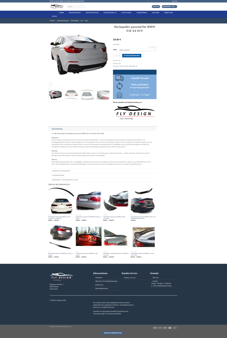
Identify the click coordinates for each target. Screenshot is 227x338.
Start (52, 21)
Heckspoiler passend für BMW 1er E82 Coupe (87, 254)
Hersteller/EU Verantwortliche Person (65, 180)
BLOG (54, 16)
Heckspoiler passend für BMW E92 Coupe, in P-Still (88, 217)
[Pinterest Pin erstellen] (120, 123)
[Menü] (52, 13)
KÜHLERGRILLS (110, 13)
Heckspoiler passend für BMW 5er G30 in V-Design (60, 254)
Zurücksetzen (153, 47)
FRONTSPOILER (92, 13)
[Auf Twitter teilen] (116, 123)
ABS (121, 66)
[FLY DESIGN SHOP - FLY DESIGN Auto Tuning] (57, 6)
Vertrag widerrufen (113, 333)
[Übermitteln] (83, 6)
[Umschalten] (50, 129)
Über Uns (168, 13)
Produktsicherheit (58, 175)
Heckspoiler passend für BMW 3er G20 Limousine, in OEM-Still (59, 217)
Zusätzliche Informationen (61, 171)
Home (61, 13)
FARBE (115, 49)
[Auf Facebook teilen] (114, 123)
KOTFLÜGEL (126, 13)
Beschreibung (57, 129)
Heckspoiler (132, 66)
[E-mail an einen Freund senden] (118, 123)
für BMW (74, 21)
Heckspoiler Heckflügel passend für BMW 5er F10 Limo (116, 254)
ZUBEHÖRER (142, 13)
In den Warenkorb (131, 55)
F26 (86, 21)
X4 (82, 21)
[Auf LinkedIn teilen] (122, 123)
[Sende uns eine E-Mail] (169, 1)
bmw (124, 66)
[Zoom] (50, 84)
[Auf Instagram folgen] (167, 1)
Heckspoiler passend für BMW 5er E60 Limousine (114, 217)
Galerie (155, 13)
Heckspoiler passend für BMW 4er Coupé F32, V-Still (142, 254)
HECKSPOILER (75, 13)
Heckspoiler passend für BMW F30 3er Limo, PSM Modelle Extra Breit (143, 217)
